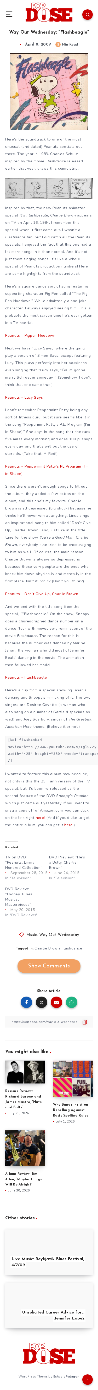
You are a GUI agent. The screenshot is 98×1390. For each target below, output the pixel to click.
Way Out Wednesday (59, 935)
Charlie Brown (47, 948)
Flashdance (72, 948)
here (68, 824)
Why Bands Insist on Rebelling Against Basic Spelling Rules (70, 1110)
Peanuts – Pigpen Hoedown (30, 335)
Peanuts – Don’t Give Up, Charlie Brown (41, 593)
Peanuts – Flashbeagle (26, 677)
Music (31, 935)
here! (40, 817)
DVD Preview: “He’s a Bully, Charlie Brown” (67, 862)
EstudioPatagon (66, 1376)
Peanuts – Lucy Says (24, 397)
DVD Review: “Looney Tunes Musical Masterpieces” (18, 897)
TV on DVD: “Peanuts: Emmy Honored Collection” (23, 862)
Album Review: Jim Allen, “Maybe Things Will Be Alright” (23, 1179)
